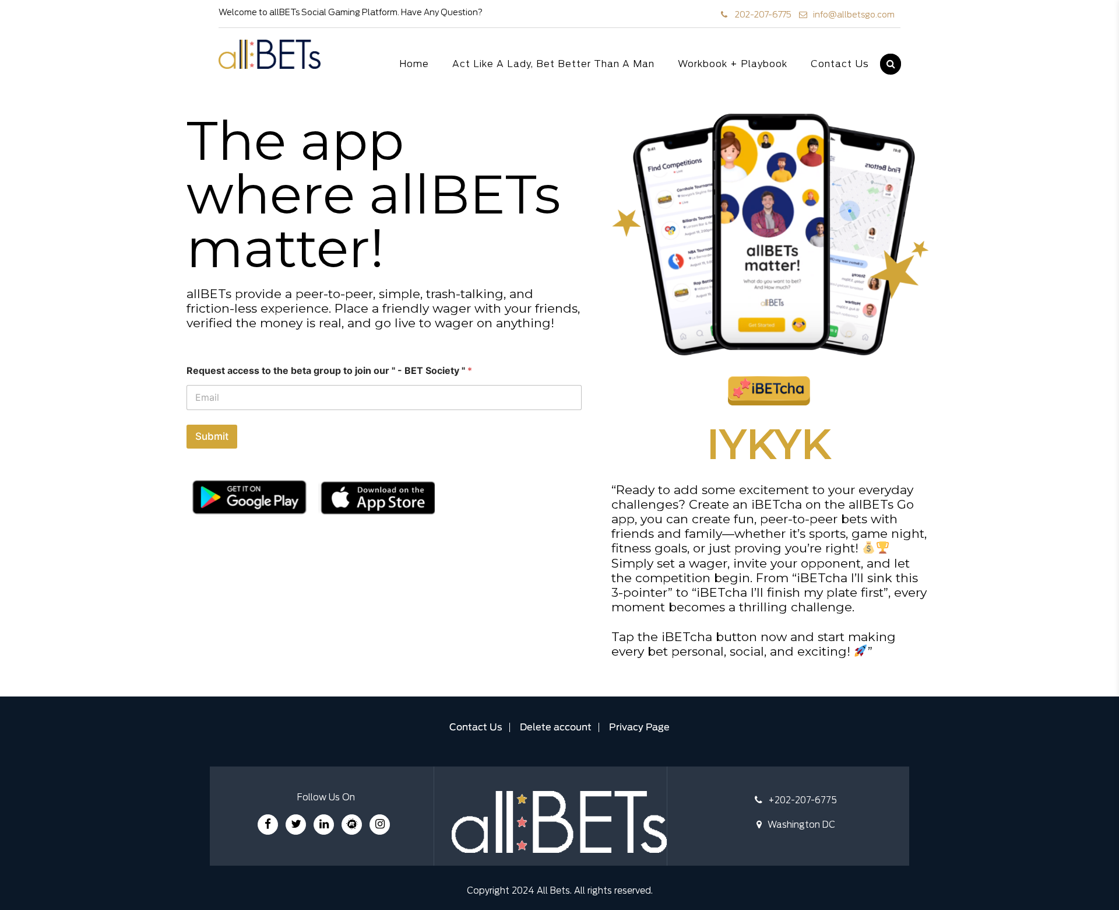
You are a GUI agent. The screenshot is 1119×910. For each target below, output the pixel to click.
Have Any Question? (442, 13)
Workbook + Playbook (732, 64)
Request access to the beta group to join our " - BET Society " (329, 370)
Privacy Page (639, 727)
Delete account (556, 727)
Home (414, 64)
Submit (211, 436)
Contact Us (840, 64)
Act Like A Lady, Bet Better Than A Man (553, 64)
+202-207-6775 (802, 800)
